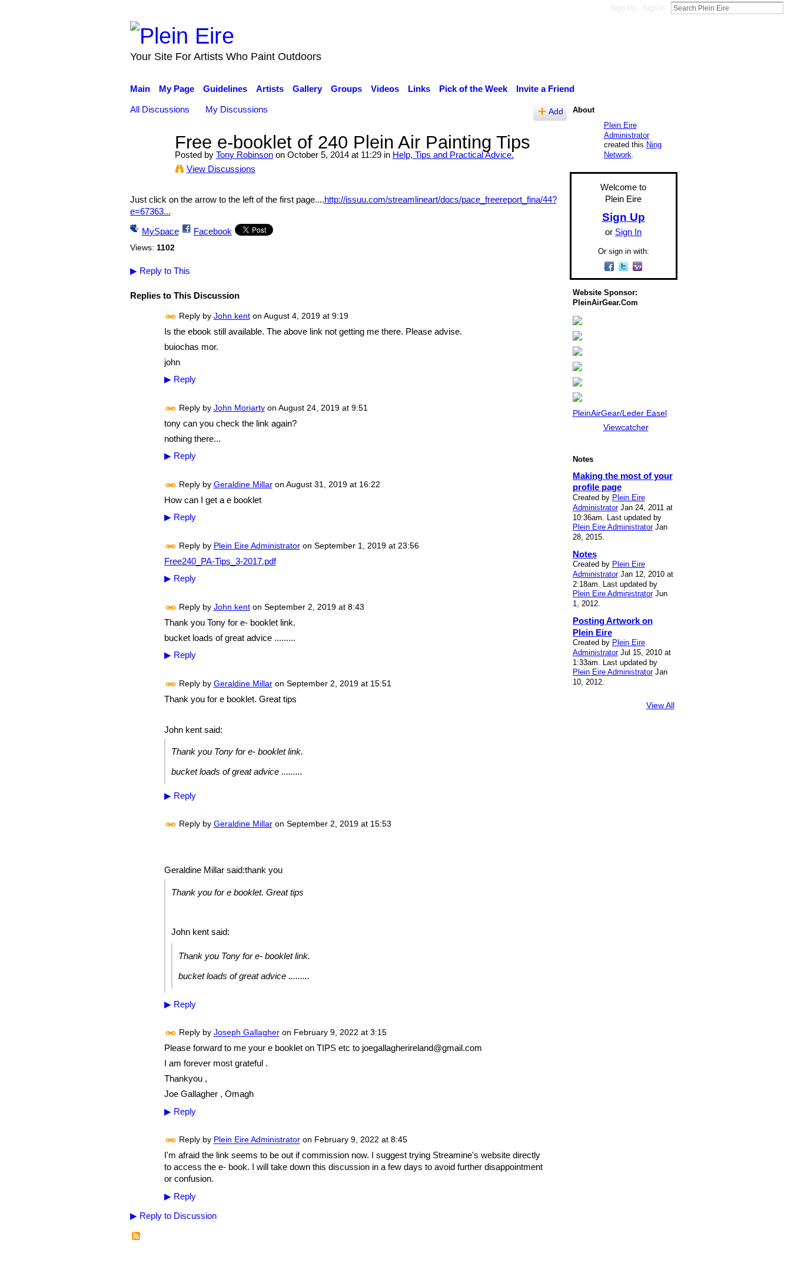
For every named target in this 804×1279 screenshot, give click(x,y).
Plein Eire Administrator (257, 545)
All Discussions (160, 109)
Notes (585, 554)
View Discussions (221, 169)
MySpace (160, 231)
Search (793, 7)
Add (556, 111)
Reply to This (160, 271)
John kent (232, 315)
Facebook (213, 231)
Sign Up (623, 8)
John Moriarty (239, 407)
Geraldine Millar (243, 484)
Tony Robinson (244, 155)
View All (660, 705)
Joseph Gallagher (247, 1032)
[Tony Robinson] (149, 164)
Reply (180, 379)
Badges (512, 1264)
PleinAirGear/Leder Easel (620, 413)
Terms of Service (644, 1264)
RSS (136, 1236)
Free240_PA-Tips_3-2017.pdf (220, 561)
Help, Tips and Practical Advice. (453, 155)
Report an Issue (569, 1264)
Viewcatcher (626, 427)
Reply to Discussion (173, 1216)
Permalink (171, 316)
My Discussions (236, 109)
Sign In (654, 8)
